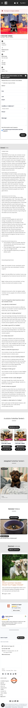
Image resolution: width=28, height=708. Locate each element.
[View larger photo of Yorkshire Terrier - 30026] (25, 430)
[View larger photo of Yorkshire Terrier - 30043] (11, 430)
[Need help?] (3, 705)
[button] (5, 430)
